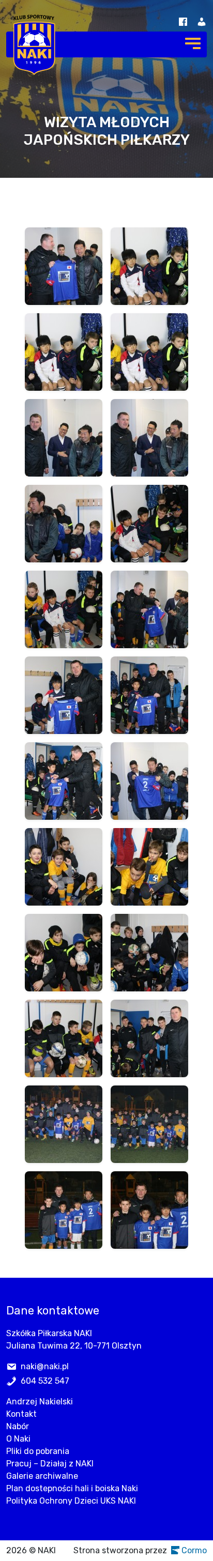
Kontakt (21, 1414)
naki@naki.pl (45, 1366)
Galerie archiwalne (42, 1476)
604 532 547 (45, 1381)
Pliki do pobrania (37, 1451)
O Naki (18, 1439)
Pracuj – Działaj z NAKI (50, 1463)
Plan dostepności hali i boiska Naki (72, 1488)
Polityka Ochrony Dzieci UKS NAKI (71, 1501)
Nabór (17, 1426)
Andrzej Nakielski (39, 1401)
